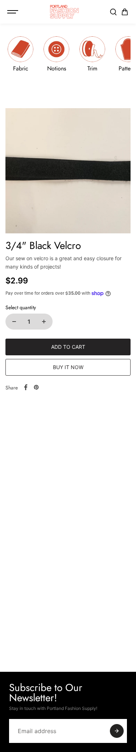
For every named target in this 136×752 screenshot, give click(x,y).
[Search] (113, 12)
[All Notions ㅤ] (56, 56)
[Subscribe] (117, 731)
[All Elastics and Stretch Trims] (92, 56)
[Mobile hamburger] (13, 12)
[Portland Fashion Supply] (64, 12)
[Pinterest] (36, 387)
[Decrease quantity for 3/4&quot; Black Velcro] (14, 321)
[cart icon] (125, 12)
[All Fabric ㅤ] (20, 56)
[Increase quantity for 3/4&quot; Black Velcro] (44, 321)
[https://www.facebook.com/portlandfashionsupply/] (25, 387)
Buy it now (68, 367)
